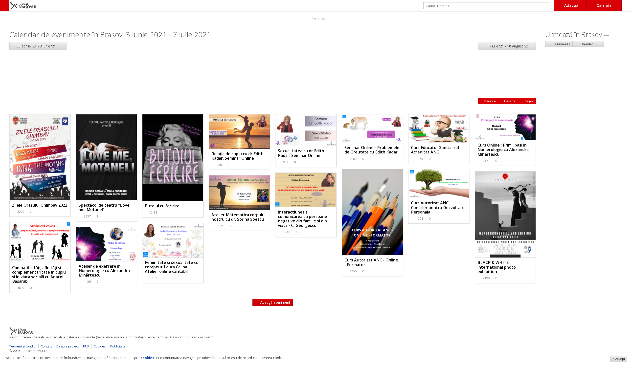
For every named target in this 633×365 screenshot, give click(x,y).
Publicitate (318, 18)
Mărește (489, 101)
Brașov (528, 101)
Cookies (100, 346)
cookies (147, 357)
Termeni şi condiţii (22, 346)
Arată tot (509, 101)
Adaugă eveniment (274, 302)
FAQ (86, 346)
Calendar (586, 44)
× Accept (619, 358)
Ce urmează (561, 44)
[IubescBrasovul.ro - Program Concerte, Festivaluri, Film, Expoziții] (4, 5)
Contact (46, 346)
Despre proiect (67, 346)
